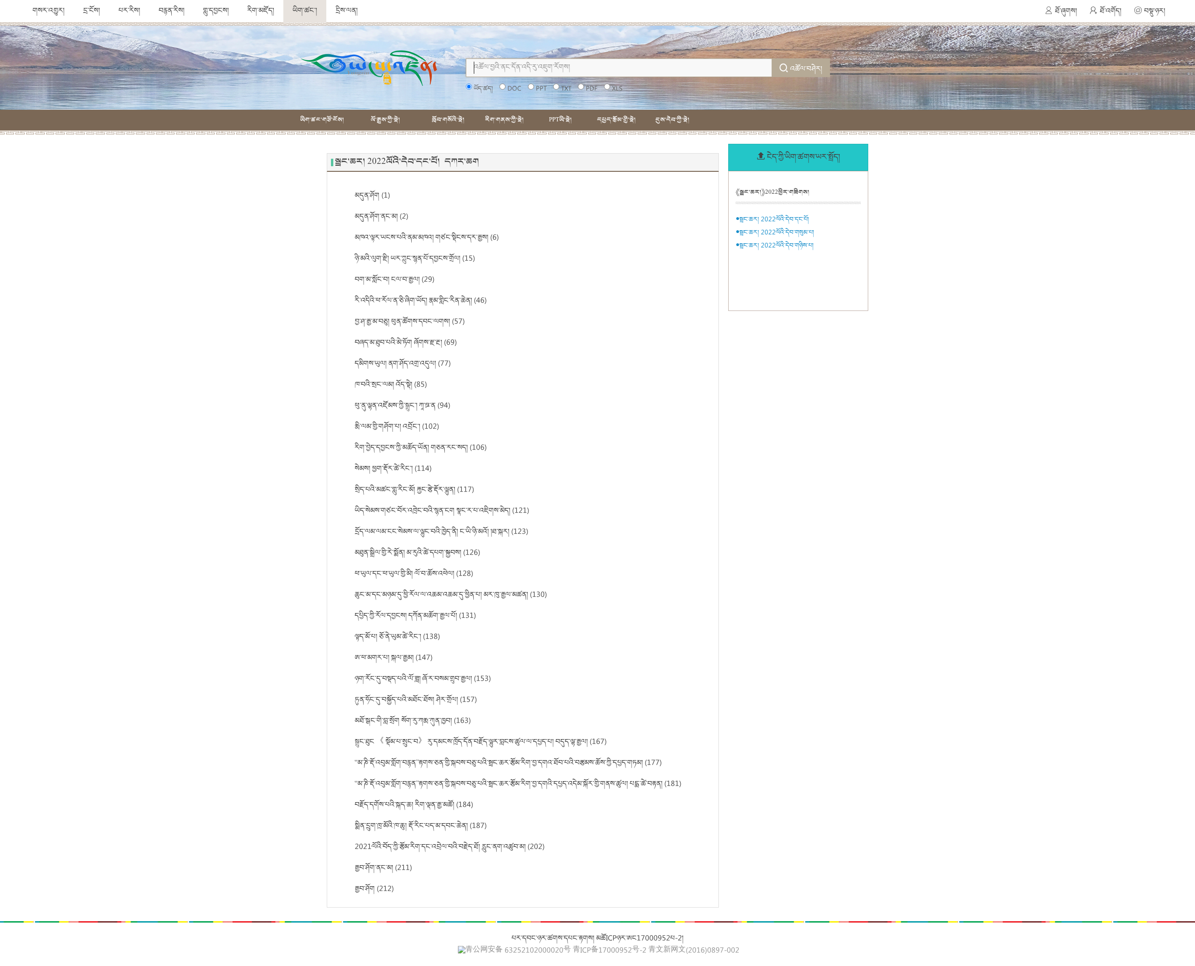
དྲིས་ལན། (347, 11)
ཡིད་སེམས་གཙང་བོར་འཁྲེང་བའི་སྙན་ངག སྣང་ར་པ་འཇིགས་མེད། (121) (442, 511)
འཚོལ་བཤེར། (806, 69)
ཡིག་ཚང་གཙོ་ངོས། (322, 119)
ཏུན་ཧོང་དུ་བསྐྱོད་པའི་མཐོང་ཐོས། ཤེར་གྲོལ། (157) (416, 700)
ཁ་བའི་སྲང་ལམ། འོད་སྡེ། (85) (391, 385)
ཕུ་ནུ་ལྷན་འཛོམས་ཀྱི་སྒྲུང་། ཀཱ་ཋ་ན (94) (402, 406)
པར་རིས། (129, 11)
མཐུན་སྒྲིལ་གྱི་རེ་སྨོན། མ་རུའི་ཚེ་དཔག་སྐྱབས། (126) (417, 553)
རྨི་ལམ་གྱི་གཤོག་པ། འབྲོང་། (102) (397, 427)
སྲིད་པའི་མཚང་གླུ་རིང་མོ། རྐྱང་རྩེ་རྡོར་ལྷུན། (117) (414, 490)
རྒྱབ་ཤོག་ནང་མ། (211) (383, 868)
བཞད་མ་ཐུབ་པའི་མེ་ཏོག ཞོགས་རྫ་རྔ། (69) (406, 343)
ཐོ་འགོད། (1110, 12)
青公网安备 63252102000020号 (518, 950)
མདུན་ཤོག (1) (372, 196)
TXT (566, 89)
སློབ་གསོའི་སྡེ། (448, 119)
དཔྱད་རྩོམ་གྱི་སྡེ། (616, 119)
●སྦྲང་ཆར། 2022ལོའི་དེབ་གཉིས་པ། (775, 246)
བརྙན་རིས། (171, 11)
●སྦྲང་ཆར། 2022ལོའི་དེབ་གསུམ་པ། (775, 233)
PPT (541, 89)
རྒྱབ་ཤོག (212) (374, 889)
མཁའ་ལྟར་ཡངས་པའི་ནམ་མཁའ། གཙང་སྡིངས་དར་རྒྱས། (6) (427, 238)
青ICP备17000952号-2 (610, 951)
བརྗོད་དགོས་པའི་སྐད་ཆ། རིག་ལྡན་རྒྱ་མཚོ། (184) (414, 805)
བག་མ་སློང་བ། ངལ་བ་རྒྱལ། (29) (395, 280)
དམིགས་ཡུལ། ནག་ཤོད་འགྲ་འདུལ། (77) (403, 364)
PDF (592, 89)
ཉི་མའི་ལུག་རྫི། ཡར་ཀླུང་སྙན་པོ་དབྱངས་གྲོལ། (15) (415, 259)
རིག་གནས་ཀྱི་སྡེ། (504, 119)
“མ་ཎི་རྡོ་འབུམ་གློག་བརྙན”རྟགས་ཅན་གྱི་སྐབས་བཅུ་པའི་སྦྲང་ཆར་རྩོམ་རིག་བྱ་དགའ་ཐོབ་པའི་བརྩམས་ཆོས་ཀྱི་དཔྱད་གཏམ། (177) (508, 763)
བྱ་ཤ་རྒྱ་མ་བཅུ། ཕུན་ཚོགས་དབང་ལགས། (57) (410, 322)
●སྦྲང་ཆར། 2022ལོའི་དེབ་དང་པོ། (772, 220)
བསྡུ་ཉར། (1154, 12)
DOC (514, 89)
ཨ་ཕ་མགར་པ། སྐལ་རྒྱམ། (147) (394, 658)
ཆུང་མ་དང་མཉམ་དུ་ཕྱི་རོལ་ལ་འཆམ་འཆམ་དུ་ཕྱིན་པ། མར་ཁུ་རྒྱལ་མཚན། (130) (451, 595)
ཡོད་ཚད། (483, 89)
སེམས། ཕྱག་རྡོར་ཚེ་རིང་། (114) (393, 469)
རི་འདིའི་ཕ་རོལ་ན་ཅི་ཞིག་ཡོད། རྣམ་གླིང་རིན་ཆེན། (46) (421, 301)
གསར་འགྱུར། (48, 11)
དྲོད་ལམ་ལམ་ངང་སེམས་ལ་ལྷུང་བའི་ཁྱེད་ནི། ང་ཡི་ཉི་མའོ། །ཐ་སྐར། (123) (441, 532)
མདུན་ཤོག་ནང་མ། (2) (381, 217)
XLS (617, 89)
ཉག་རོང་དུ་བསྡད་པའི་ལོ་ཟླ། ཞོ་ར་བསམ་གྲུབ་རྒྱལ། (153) (423, 679)
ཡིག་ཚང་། (305, 11)
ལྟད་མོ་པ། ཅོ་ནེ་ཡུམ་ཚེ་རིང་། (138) (397, 637)
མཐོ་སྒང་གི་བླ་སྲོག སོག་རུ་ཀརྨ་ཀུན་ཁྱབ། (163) (413, 721)
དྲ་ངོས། (91, 11)
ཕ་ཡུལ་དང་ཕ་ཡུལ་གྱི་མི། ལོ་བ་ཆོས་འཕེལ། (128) (414, 574)
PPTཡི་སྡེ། (560, 119)
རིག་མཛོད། (260, 11)
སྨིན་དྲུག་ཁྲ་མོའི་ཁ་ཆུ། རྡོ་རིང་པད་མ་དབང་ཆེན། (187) (421, 826)
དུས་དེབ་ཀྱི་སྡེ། (672, 119)
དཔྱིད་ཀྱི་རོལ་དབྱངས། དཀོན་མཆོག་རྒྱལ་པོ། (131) (415, 616)
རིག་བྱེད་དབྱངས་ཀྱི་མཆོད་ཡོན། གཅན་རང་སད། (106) (421, 448)
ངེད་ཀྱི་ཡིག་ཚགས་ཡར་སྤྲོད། (803, 157)
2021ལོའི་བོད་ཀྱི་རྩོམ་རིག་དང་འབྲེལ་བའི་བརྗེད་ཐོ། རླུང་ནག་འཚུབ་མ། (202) (450, 847)
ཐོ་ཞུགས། (1066, 12)
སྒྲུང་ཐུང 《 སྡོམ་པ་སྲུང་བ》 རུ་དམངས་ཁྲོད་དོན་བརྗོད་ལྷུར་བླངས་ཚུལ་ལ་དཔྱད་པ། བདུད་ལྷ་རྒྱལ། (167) (481, 742)
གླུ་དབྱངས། (216, 11)
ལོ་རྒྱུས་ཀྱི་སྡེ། (385, 119)
